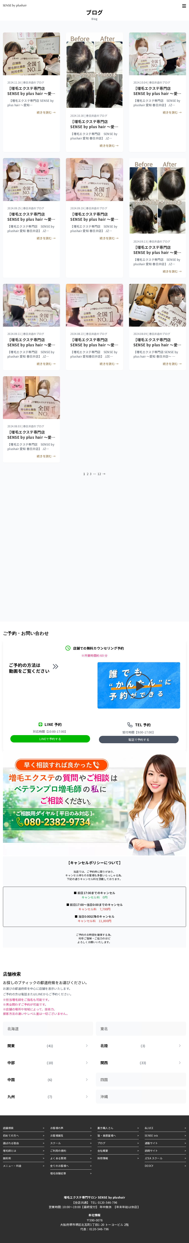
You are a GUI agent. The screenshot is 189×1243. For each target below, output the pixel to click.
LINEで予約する (50, 739)
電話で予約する (138, 739)
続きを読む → (109, 145)
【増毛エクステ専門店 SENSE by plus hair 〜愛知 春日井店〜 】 (94, 126)
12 (99, 474)
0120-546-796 (107, 1202)
